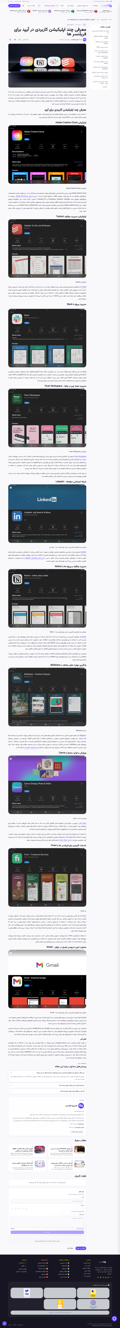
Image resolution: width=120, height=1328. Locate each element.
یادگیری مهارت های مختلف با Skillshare (100, 68)
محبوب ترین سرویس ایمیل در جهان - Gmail (100, 82)
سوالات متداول (25, 1)
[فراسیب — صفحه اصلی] (110, 6)
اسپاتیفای (64, 1269)
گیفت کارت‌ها (42, 1269)
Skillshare (83, 735)
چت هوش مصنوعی (82, 6)
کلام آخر (105, 87)
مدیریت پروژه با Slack (102, 47)
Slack (84, 372)
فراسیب (105, 6)
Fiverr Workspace (80, 456)
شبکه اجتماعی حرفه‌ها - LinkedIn (101, 57)
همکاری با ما (87, 1276)
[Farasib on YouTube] (98, 1277)
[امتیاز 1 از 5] (12, 1208)
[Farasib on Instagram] (108, 1277)
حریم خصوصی (20, 1325)
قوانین (14, 1325)
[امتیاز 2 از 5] (15, 1208)
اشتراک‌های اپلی (42, 1266)
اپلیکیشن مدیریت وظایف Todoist (101, 43)
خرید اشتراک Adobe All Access (26, 196)
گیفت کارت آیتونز (62, 1274)
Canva (84, 823)
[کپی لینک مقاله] (20, 39)
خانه (111, 20)
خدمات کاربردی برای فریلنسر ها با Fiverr (101, 77)
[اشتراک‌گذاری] (10, 39)
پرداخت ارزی (70, 6)
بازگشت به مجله (81, 1248)
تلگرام (23, 1266)
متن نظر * (81, 1214)
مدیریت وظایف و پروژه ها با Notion (101, 63)
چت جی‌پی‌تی (63, 1263)
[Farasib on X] (111, 1277)
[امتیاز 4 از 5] (22, 1208)
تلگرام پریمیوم (63, 1271)
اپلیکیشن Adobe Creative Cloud (101, 37)
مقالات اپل (70, 1248)
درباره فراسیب (86, 1263)
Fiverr (84, 916)
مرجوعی (10, 1325)
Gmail (84, 1017)
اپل (97, 20)
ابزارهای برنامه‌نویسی (40, 1271)
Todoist (83, 287)
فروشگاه (95, 6)
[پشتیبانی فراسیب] (4, 1323)
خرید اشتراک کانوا (65, 840)
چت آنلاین (21, 1263)
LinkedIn (83, 552)
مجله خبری (87, 1271)
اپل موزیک (64, 1266)
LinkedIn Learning (34, 558)
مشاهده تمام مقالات (77, 1132)
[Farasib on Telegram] (103, 1277)
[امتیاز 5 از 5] (26, 1208)
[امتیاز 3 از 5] (19, 1208)
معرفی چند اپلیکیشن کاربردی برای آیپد (100, 32)
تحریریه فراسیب (75, 40)
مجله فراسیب (103, 20)
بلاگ (62, 6)
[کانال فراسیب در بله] (100, 1277)
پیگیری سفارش (17, 1)
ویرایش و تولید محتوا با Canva (100, 73)
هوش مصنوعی (42, 1263)
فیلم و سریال (42, 1277)
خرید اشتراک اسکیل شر (31, 747)
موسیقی (43, 1274)
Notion (84, 637)
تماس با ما (10, 1)
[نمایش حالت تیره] (23, 6)
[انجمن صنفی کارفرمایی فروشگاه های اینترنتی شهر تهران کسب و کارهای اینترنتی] (93, 1304)
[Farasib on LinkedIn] (105, 1277)
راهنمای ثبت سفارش (21, 1272)
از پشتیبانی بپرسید (39, 1241)
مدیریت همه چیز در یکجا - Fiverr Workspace (101, 52)
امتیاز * (82, 1205)
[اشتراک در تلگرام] (15, 39)
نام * (82, 1197)
